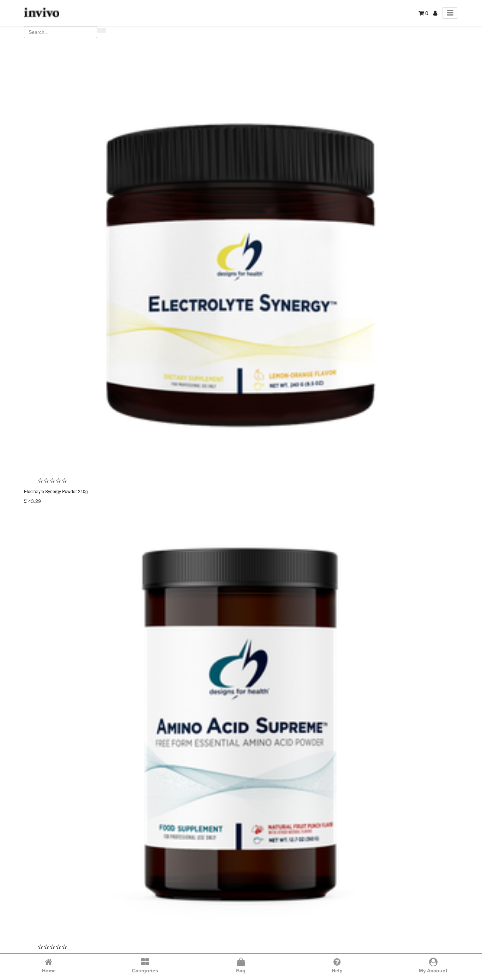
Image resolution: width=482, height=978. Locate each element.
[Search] (101, 30)
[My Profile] (435, 13)
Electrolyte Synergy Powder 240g (56, 491)
